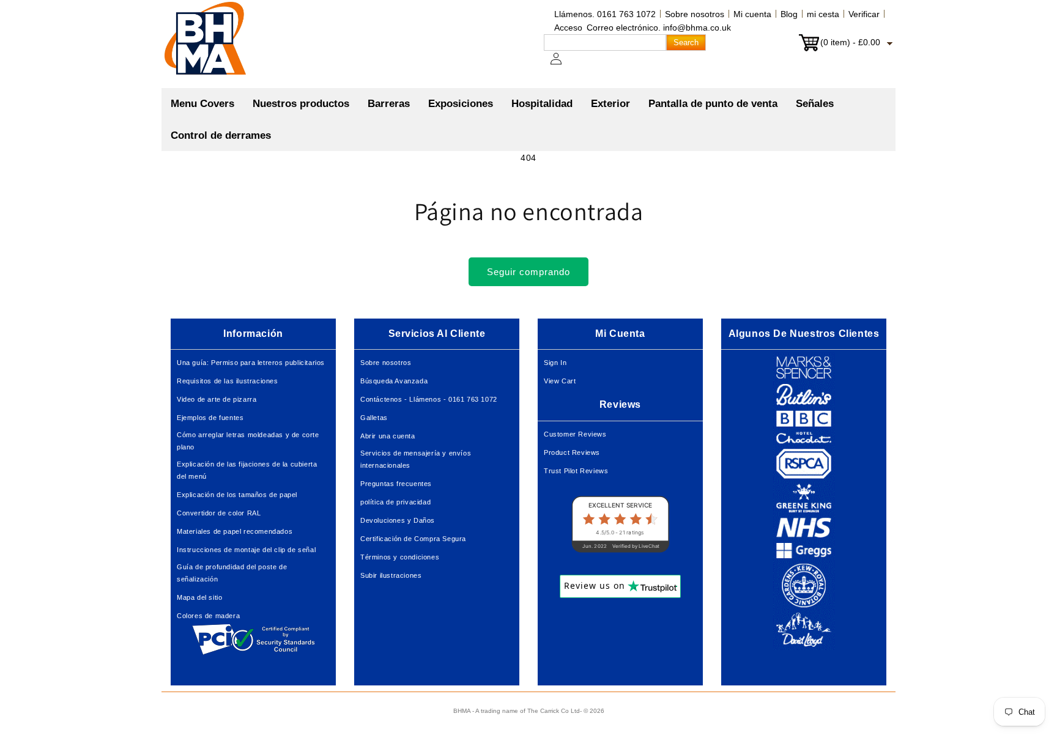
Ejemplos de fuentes (210, 417)
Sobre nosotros (694, 14)
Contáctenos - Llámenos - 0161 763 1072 (428, 399)
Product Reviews (572, 452)
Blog (789, 14)
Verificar (864, 14)
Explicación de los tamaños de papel (237, 494)
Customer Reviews (575, 434)
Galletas (374, 417)
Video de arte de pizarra (216, 399)
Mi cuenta (752, 14)
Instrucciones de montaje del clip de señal (246, 549)
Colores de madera (208, 615)
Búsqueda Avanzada (394, 381)
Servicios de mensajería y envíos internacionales (415, 459)
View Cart (560, 381)
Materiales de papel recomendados (234, 531)
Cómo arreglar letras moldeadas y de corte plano (248, 441)
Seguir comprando (528, 272)
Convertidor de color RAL (219, 513)
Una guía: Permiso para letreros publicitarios (251, 362)
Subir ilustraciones (390, 575)
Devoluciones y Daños (397, 520)
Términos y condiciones (399, 557)
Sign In (555, 362)
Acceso (568, 27)
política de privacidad (395, 502)
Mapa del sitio (199, 597)
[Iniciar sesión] (563, 64)
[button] (300, 104)
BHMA (461, 710)
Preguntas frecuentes (396, 483)
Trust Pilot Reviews (576, 470)
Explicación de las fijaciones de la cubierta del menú (247, 470)
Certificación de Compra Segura (413, 538)
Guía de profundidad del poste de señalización (232, 573)
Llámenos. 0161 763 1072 (605, 14)
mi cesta (823, 14)
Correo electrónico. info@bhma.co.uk (659, 27)
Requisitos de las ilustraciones (227, 381)
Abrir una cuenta (387, 436)
